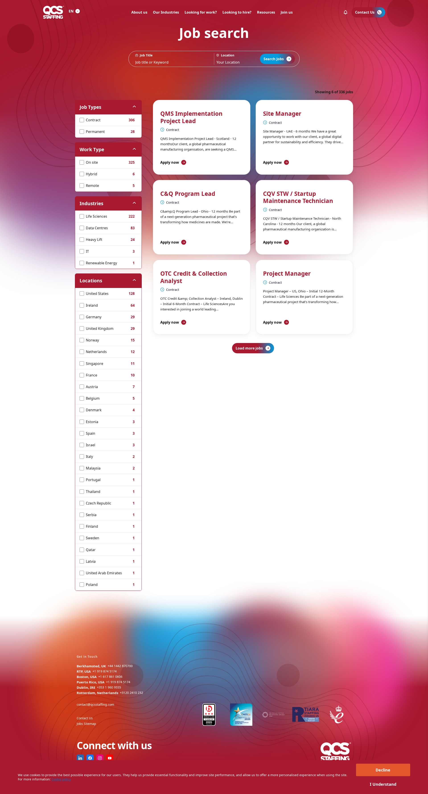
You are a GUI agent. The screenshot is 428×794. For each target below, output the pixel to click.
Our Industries (166, 12)
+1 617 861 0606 (110, 676)
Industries (91, 203)
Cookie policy (61, 779)
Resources (266, 12)
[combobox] (241, 59)
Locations (91, 280)
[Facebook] (90, 758)
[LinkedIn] (80, 758)
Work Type (92, 149)
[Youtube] (109, 758)
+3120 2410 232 (131, 693)
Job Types (90, 107)
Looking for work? (201, 12)
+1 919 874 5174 (105, 671)
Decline (383, 770)
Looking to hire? (236, 12)
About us (139, 12)
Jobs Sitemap (86, 724)
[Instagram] (99, 758)
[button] (345, 12)
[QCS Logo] (53, 12)
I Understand (383, 784)
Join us (287, 12)
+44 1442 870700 (120, 666)
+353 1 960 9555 (109, 687)
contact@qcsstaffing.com (95, 704)
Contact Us (85, 718)
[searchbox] (171, 59)
